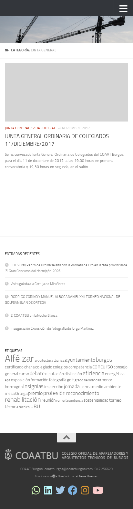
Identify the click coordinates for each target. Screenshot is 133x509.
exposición (20, 379)
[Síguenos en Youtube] (97, 490)
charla (29, 367)
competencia (80, 367)
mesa (10, 393)
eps (7, 380)
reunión (49, 400)
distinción (73, 373)
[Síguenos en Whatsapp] (36, 490)
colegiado (43, 367)
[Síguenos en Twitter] (60, 490)
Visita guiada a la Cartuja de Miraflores (38, 284)
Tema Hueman (88, 476)
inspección (53, 386)
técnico (24, 407)
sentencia (75, 400)
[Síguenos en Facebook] (72, 490)
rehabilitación (23, 399)
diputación (54, 373)
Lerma (85, 386)
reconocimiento (82, 393)
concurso (102, 366)
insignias (33, 386)
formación (39, 379)
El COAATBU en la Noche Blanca (34, 315)
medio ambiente (106, 386)
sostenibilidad (96, 400)
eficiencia (93, 373)
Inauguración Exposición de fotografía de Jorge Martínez (52, 328)
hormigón (14, 386)
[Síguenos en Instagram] (85, 490)
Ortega (21, 393)
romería (62, 400)
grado (79, 380)
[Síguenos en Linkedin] (48, 490)
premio (35, 393)
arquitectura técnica (49, 360)
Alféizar (19, 358)
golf (70, 380)
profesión (54, 393)
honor (107, 380)
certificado (14, 367)
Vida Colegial (44, 128)
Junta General (17, 128)
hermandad (92, 380)
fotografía (57, 379)
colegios (60, 367)
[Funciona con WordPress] (54, 476)
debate (37, 373)
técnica (11, 406)
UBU (35, 406)
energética (115, 373)
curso (24, 373)
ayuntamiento (80, 360)
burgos (104, 359)
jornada (72, 386)
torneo (115, 400)
